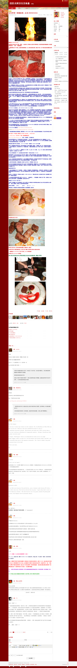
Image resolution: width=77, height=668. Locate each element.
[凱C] (32, 317)
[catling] (51, 317)
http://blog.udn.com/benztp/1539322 (18, 400)
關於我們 (15, 664)
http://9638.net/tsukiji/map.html (25, 127)
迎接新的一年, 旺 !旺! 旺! (13, 329)
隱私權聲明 (32, 664)
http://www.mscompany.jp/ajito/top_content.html (22, 129)
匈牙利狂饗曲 (11, 331)
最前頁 (10, 632)
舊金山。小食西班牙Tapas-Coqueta (61, 90)
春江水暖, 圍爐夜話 (12, 332)
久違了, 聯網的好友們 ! (60, 58)
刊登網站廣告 (10, 664)
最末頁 (24, 632)
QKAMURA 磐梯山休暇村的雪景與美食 (61, 64)
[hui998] (14, 317)
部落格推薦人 (57, 108)
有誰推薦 (11, 313)
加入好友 (62, 12)
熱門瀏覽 (56, 54)
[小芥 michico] (40, 317)
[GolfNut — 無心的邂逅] (17, 317)
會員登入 (10, 642)
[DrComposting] (25, 317)
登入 (60, 667)
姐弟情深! (56, 79)
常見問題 (19, 664)
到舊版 (32, 3)
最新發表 (56, 52)
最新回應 (61, 52)
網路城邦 (65, 667)
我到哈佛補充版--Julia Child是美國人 (61, 98)
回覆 (39, 311)
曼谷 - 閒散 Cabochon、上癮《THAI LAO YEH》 (61, 96)
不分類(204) (57, 41)
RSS (55, 118)
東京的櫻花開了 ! (59, 66)
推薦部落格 (63, 14)
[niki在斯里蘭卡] (28, 317)
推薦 (43, 311)
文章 (12, 8)
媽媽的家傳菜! (57, 74)
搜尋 (67, 36)
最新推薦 (65, 52)
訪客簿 (26, 8)
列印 (51, 311)
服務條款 (23, 664)
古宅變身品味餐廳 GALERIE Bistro (15, 337)
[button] (11, 645)
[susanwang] (47, 317)
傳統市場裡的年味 (12, 334)
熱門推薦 (65, 54)
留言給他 (62, 17)
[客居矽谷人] (21, 317)
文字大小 (16, 645)
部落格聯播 (59, 118)
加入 (62, 667)
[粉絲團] (9, 666)
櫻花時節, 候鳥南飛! (58, 77)
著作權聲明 (28, 664)
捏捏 (15, 382)
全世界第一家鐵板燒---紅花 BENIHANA (61, 81)
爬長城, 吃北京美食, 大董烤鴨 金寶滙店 (61, 61)
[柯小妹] (36, 317)
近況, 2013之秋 (57, 88)
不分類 (25, 323)
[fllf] (10, 317)
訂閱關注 (62, 15)
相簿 (19, 8)
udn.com (67, 664)
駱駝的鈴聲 (57, 86)
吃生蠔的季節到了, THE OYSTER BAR (15, 336)
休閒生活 (14, 323)
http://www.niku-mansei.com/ (15, 137)
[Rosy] (43, 317)
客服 (36, 664)
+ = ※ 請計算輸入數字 (17, 655)
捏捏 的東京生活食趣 (20, 3)
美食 (17, 323)
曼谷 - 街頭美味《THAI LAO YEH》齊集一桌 (61, 103)
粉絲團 (11, 667)
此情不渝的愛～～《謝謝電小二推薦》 (61, 100)
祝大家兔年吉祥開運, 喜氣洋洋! (61, 56)
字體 (10, 645)
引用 (47, 311)
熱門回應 (61, 54)
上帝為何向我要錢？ (58, 93)
